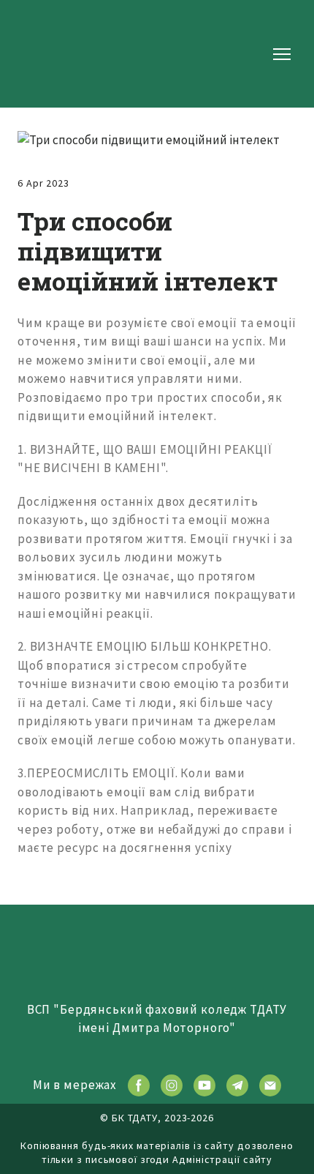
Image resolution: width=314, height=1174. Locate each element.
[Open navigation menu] (281, 54)
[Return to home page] (64, 53)
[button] (139, 1085)
